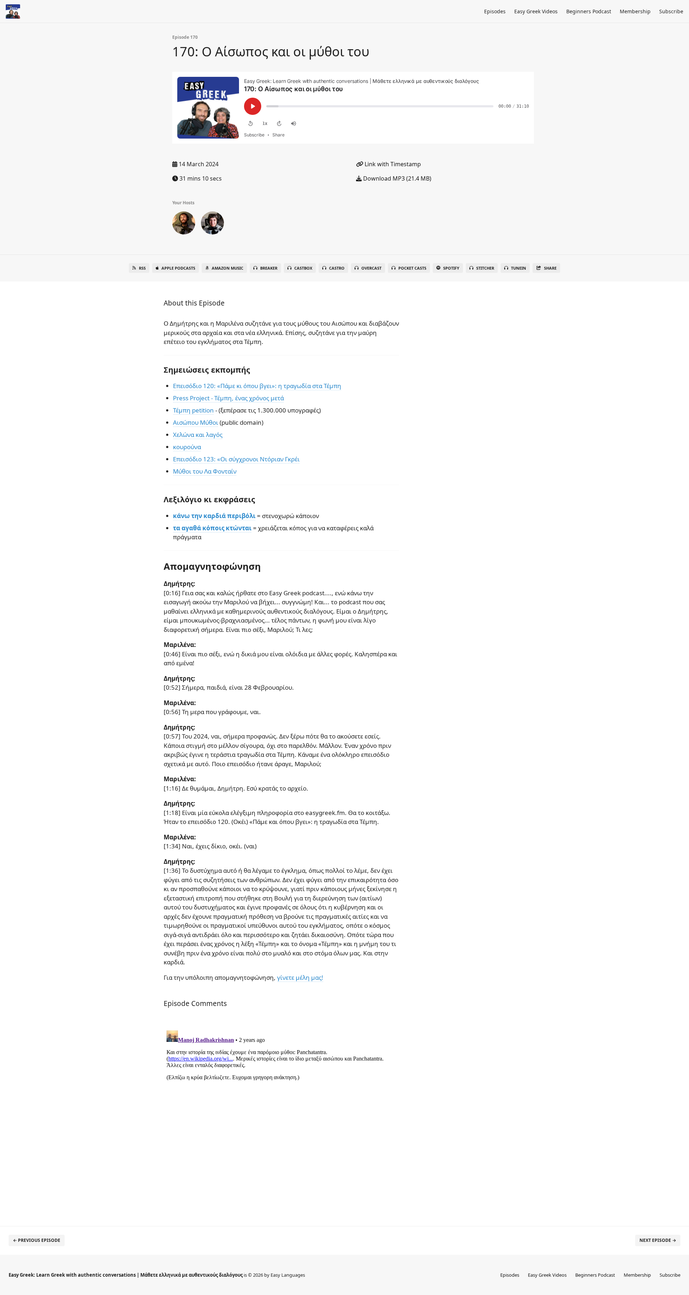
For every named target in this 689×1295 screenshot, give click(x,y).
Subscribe (671, 11)
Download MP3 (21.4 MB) (396, 178)
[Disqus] (281, 1117)
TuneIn (518, 268)
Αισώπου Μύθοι (195, 422)
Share (550, 268)
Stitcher (485, 268)
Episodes (495, 11)
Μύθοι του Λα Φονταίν (204, 471)
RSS (142, 268)
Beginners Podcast (588, 11)
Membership (635, 11)
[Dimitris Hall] (183, 224)
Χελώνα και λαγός (197, 434)
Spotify (451, 268)
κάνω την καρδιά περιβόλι (214, 516)
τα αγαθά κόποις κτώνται (212, 528)
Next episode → (657, 1240)
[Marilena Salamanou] (212, 224)
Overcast (371, 268)
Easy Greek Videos (536, 11)
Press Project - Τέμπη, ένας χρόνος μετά (228, 398)
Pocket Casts (412, 268)
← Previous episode (36, 1240)
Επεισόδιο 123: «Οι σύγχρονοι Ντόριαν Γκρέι (236, 459)
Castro (336, 268)
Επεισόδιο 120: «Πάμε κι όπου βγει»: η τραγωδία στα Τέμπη (257, 386)
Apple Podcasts (178, 268)
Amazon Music (227, 268)
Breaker (268, 268)
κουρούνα (187, 447)
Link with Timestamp (392, 164)
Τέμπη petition (193, 410)
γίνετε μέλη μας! (300, 977)
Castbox (303, 268)
